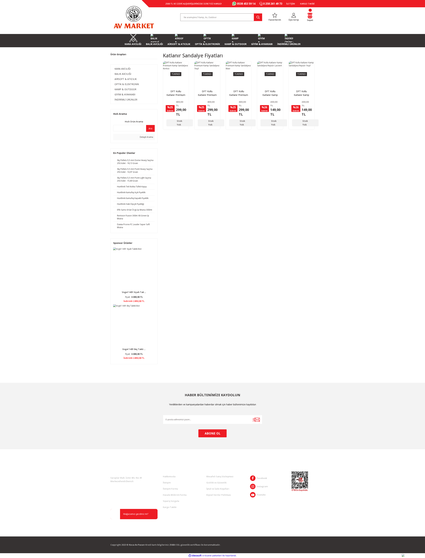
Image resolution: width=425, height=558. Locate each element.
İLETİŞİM (290, 3)
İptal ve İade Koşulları (217, 488)
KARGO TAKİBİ (307, 3)
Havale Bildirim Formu (175, 494)
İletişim (167, 482)
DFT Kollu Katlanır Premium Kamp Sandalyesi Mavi (238, 93)
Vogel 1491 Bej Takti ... (133, 349)
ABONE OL (212, 433)
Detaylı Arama (146, 137)
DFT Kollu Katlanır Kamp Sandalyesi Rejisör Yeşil (301, 93)
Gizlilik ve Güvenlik (216, 482)
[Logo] (133, 17)
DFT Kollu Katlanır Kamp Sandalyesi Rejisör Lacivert (270, 93)
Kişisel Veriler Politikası (218, 494)
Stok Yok (179, 122)
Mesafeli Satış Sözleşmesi (219, 476)
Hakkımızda (169, 476)
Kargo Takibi (169, 507)
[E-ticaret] (212, 555)
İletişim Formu (170, 488)
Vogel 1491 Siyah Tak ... (134, 292)
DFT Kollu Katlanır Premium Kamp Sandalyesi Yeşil (207, 93)
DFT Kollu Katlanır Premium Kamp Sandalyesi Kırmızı (176, 93)
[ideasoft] (195, 555)
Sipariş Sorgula (171, 500)
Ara (150, 128)
